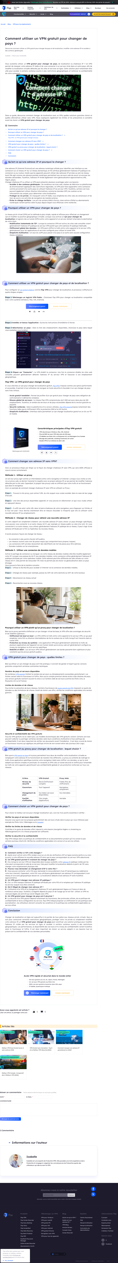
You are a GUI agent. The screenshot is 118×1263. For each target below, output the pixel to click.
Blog (51, 14)
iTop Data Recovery (26, 1231)
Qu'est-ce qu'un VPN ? (69, 1217)
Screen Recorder (67, 1233)
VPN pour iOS (45, 1225)
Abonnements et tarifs (27, 1246)
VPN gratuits (20, 674)
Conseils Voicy (66, 1230)
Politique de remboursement (82, 1261)
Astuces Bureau (67, 1227)
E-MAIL (29, 1097)
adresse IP (66, 862)
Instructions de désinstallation (85, 1229)
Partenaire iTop (106, 1228)
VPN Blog (65, 1225)
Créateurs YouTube (107, 1231)
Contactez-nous (106, 1220)
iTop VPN (56, 386)
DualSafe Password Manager (26, 1240)
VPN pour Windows (63, 1032)
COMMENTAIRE (5, 1101)
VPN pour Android (47, 1228)
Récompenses (105, 1225)
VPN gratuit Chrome (47, 1231)
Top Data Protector (26, 1233)
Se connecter (110, 8)
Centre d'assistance (86, 1217)
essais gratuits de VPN (65, 688)
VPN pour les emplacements (22, 24)
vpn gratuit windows (27, 290)
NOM (2, 1097)
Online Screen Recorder (27, 1243)
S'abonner (71, 1195)
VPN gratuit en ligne (21, 755)
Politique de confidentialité (97, 1261)
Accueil (3, 24)
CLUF (108, 1261)
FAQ (81, 1220)
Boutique (98, 8)
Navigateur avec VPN (48, 1233)
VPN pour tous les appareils (50, 1236)
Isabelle (7, 56)
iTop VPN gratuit (65, 407)
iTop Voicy (23, 1225)
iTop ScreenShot (25, 1228)
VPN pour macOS (46, 1220)
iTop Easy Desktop (26, 1223)
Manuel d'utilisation (86, 1223)
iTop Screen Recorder (27, 1220)
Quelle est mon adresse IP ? (67, 1221)
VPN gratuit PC (46, 1223)
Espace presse (106, 1223)
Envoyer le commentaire (10, 1119)
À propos (104, 1217)
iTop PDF (23, 1236)
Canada (40, 822)
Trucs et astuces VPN (7, 1032)
